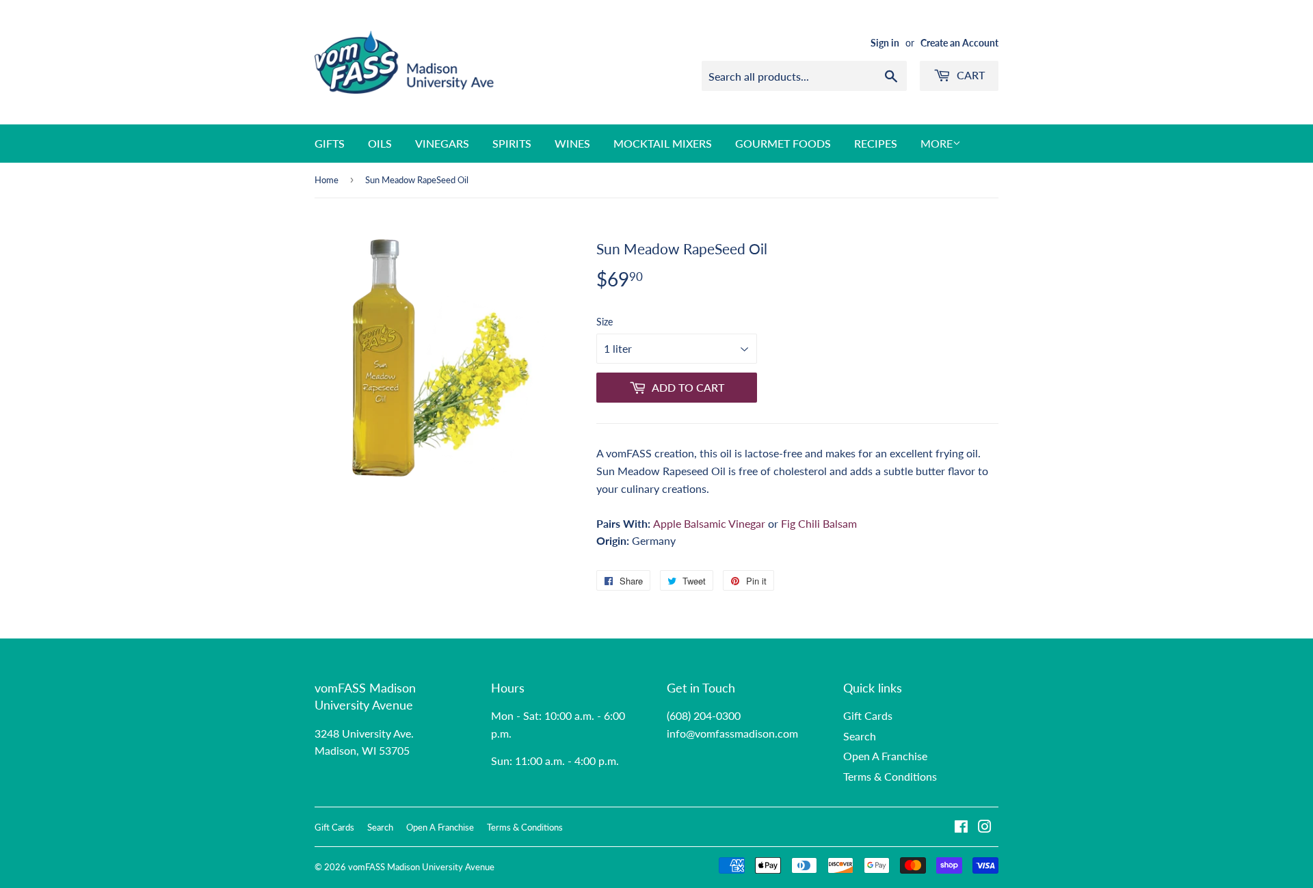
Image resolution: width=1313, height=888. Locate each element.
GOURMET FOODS (783, 143)
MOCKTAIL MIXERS (662, 143)
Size (604, 321)
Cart (969, 74)
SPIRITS (511, 143)
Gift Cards (867, 715)
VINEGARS (442, 143)
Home (327, 179)
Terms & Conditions (890, 776)
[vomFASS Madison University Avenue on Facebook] (961, 827)
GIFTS (330, 143)
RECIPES (875, 143)
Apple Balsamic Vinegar (709, 523)
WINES (572, 143)
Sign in (885, 43)
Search (859, 735)
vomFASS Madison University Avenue (421, 866)
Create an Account (959, 43)
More (936, 143)
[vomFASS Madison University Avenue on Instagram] (985, 827)
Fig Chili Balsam (819, 523)
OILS (380, 143)
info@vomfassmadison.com (732, 733)
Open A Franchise (885, 755)
